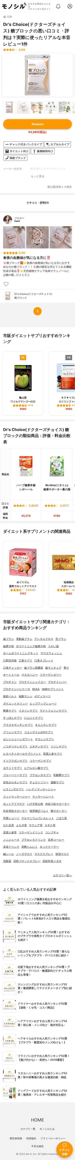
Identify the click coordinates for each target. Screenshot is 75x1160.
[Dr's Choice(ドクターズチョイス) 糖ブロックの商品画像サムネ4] (50, 107)
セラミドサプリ (12, 768)
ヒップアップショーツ (43, 703)
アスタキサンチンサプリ (18, 725)
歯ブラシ (8, 639)
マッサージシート (43, 796)
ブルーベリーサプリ (15, 775)
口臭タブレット (43, 660)
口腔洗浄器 (10, 660)
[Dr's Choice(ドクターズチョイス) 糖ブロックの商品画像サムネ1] (9, 107)
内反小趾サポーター (57, 803)
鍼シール (8, 854)
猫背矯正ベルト (39, 810)
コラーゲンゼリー (50, 674)
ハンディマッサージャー (41, 789)
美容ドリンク (11, 846)
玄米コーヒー (56, 839)
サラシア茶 (35, 825)
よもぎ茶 (21, 825)
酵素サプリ (10, 710)
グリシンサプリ (12, 732)
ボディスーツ (42, 696)
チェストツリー (39, 782)
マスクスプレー (43, 854)
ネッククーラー (49, 846)
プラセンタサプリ (40, 775)
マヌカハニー (29, 674)
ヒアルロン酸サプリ (36, 768)
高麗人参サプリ (52, 753)
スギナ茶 (50, 825)
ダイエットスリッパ (15, 703)
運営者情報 (16, 1138)
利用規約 (31, 1138)
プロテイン (10, 682)
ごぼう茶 (61, 818)
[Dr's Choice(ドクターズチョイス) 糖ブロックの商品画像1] (37, 75)
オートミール (11, 674)
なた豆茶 (8, 825)
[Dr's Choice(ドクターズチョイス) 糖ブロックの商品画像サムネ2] (23, 107)
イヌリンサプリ (28, 710)
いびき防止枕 (35, 803)
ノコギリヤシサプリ (15, 746)
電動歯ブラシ (24, 639)
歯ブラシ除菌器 (33, 667)
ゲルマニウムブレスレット (37, 818)
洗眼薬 (7, 861)
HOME (37, 1119)
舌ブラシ (60, 639)
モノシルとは (47, 1128)
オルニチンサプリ (46, 725)
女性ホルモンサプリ (15, 782)
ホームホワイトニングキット (20, 653)
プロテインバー (57, 682)
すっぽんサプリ (12, 717)
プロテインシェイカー (32, 682)
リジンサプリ (59, 746)
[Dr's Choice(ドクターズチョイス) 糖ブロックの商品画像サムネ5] (64, 107)
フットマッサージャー (16, 796)
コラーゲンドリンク (31, 832)
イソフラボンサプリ (15, 760)
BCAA (36, 689)
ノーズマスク (24, 854)
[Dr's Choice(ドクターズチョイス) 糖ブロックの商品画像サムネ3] (37, 107)
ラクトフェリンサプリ (53, 710)
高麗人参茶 (10, 832)
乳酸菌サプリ (61, 775)
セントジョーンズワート (18, 739)
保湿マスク (62, 854)
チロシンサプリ (44, 739)
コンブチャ (52, 832)
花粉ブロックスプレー (26, 861)
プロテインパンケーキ (16, 689)
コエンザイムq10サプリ (38, 732)
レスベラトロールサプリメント (22, 753)
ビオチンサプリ (39, 746)
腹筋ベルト (10, 696)
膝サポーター (59, 810)
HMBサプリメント (53, 689)
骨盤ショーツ (11, 818)
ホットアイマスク (14, 803)
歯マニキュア (53, 667)
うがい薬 (53, 646)
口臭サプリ (25, 660)
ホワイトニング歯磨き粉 (31, 646)
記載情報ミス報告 (61, 187)
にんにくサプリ (33, 717)
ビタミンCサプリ (13, 789)
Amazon (37, 124)
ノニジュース (11, 839)
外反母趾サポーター (15, 810)
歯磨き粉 (8, 646)
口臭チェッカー (12, 667)
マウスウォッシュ (51, 653)
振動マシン (25, 696)
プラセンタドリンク (33, 839)
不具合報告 (37, 1146)
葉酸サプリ (57, 782)
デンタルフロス (43, 639)
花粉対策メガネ (51, 861)
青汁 (66, 667)
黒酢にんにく (29, 846)
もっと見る (37, 176)
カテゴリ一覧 (27, 1128)
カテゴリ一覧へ (62, 875)
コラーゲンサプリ (40, 760)
